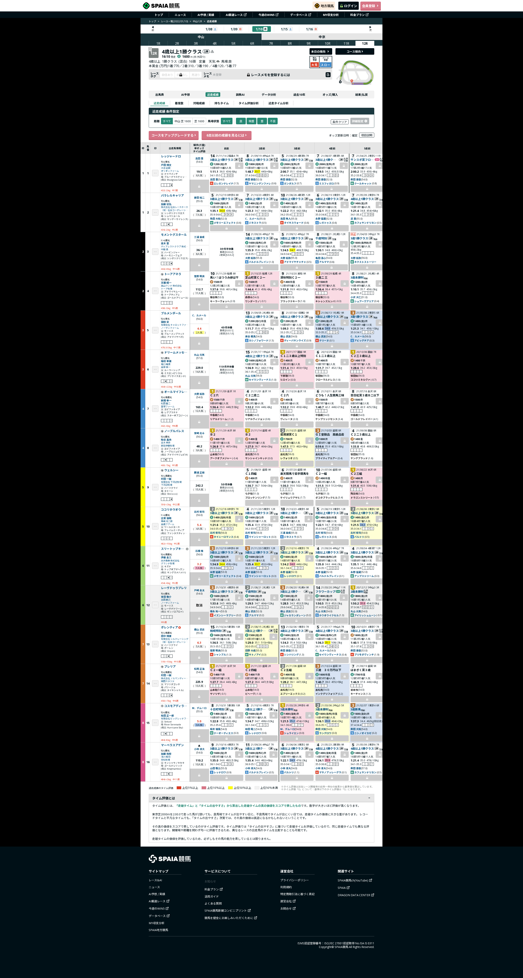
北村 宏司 (199, 511)
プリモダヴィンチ (364, 654)
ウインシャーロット (260, 536)
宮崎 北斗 (199, 433)
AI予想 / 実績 (206, 15)
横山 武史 (285, 336)
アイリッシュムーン (365, 615)
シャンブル (220, 654)
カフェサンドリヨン (365, 222)
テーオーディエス (223, 733)
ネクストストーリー (365, 261)
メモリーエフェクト (225, 222)
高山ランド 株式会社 (171, 285)
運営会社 (286, 901)
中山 (201, 36)
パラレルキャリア (172, 195)
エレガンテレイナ (223, 183)
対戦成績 (199, 103)
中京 (322, 36)
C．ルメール (252, 218)
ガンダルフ (290, 183)
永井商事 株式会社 (170, 560)
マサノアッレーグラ (330, 772)
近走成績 (213, 94)
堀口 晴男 (165, 364)
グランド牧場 (167, 563)
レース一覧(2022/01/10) (174, 21)
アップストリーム (364, 575)
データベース (298, 15)
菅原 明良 (199, 276)
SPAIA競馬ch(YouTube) (353, 880)
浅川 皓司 (165, 756)
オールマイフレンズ (176, 392)
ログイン (350, 5)
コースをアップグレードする (172, 135)
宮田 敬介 (166, 596)
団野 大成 (250, 650)
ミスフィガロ (326, 183)
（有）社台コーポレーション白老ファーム (175, 210)
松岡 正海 (199, 668)
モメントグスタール (174, 235)
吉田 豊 (199, 158)
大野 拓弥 (250, 257)
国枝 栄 (165, 321)
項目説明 (366, 135)
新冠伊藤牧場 (167, 445)
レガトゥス (325, 222)
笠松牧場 (165, 759)
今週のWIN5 (266, 15)
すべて (227, 121)
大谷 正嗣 (165, 167)
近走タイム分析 (278, 103)
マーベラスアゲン (172, 745)
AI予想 (185, 94)
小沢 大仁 (356, 297)
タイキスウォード (294, 222)
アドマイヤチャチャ (295, 261)
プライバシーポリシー (294, 880)
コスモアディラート (176, 706)
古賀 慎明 (166, 518)
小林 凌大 (199, 748)
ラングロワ (325, 733)
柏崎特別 (215, 631)
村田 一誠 (166, 478)
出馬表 (159, 94)
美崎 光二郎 (167, 521)
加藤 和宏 (166, 753)
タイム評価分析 (249, 103)
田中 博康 (166, 635)
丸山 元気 (199, 354)
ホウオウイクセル (329, 615)
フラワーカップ (325, 591)
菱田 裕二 (199, 197)
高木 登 (165, 243)
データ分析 (269, 94)
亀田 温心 (320, 257)
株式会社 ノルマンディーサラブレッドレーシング (175, 678)
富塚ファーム (167, 406)
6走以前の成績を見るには (225, 135)
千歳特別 (321, 238)
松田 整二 (165, 403)
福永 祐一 (215, 611)
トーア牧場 (166, 288)
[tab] (159, 103)
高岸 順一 (165, 367)
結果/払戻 (361, 94)
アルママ (324, 261)
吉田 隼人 (285, 218)
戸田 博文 (166, 164)
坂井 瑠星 (215, 728)
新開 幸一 (166, 400)
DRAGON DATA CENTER (354, 895)
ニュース (180, 15)
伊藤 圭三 (166, 557)
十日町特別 (217, 709)
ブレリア (170, 666)
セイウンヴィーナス (260, 379)
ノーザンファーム (170, 327)
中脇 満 (164, 249)
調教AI (240, 94)
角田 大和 (215, 218)
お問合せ (286, 908)
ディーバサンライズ (295, 340)
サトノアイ (255, 654)
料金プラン (357, 15)
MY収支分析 (331, 15)
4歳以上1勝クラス (362, 199)
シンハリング (291, 654)
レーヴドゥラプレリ (174, 588)
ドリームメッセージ (176, 352)
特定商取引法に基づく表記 (297, 893)
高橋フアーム (167, 524)
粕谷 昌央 (166, 439)
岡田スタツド (167, 681)
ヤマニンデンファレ (260, 183)
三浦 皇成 (199, 236)
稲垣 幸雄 (166, 360)
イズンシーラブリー (225, 615)
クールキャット (362, 183)
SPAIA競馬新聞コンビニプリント (226, 910)
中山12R (197, 21)
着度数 (179, 103)
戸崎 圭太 (199, 590)
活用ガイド (212, 896)
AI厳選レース (234, 15)
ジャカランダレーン (295, 615)
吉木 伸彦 (165, 442)
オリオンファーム (170, 170)
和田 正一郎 (167, 715)
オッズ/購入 (330, 94)
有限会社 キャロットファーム (175, 324)
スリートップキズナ (173, 549)
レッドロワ (290, 575)
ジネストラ (255, 222)
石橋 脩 (199, 550)
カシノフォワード (258, 340)
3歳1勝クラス (359, 238)
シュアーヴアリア (364, 301)
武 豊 (353, 218)
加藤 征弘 (166, 204)
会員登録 (368, 5)
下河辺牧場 (166, 484)
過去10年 (299, 94)
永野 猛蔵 (320, 218)
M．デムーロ (199, 707)
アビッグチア (361, 340)
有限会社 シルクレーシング (174, 638)
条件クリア (340, 122)
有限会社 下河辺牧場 (171, 481)
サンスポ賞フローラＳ (362, 160)
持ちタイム (222, 103)
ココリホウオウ (171, 509)
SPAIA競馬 (341, 947)
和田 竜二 (250, 728)
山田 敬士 (215, 768)
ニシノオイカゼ (362, 733)
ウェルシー (171, 470)
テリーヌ (324, 340)
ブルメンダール (171, 313)
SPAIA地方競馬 (158, 929)
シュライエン (291, 733)
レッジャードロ (171, 156)
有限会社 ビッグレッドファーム (175, 718)
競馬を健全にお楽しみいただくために (229, 917)
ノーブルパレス (174, 431)
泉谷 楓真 (250, 336)
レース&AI (155, 880)
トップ (158, 15)
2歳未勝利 (357, 591)
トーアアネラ (172, 274)
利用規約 (286, 887)
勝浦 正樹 (199, 472)
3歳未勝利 (357, 277)
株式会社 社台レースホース (174, 207)
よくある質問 (213, 903)
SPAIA (342, 887)
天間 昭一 (166, 282)
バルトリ (359, 536)
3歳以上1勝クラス (221, 160)
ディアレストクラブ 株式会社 (175, 246)
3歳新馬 (356, 709)
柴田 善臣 (250, 179)
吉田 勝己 (165, 599)
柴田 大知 (320, 728)
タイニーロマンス (223, 536)
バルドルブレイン (258, 261)
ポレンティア (169, 627)
